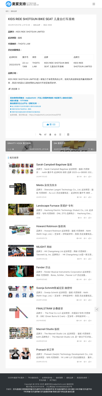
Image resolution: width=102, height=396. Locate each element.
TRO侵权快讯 (33, 378)
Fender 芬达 (43, 267)
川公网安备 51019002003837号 (59, 387)
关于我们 (53, 380)
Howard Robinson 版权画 (51, 226)
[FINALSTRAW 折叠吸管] (21, 312)
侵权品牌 (36, 25)
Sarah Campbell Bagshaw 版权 (54, 164)
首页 (7, 11)
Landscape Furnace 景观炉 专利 (54, 205)
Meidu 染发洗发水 (46, 185)
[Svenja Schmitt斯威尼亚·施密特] (21, 292)
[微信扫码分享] (40, 134)
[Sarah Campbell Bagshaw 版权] (21, 168)
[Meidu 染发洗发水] (21, 189)
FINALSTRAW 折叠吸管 (49, 308)
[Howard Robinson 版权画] (21, 230)
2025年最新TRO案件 (16, 378)
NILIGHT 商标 (44, 246)
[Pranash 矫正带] (21, 353)
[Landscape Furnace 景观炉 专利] (21, 209)
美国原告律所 (82, 378)
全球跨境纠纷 (47, 378)
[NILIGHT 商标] (21, 250)
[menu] (93, 4)
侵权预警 (59, 378)
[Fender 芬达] (21, 271)
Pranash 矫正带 (45, 349)
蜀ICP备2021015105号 (35, 387)
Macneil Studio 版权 (47, 329)
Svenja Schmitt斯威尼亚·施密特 (54, 287)
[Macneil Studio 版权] (21, 333)
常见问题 (42, 380)
